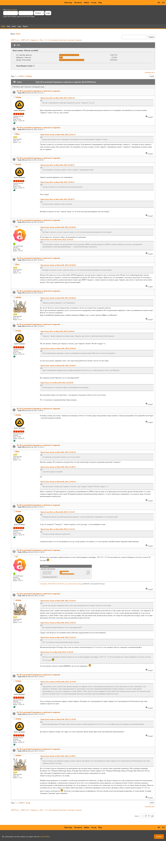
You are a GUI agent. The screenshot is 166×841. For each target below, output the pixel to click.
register (15, 10)
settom (18, 297)
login (9, 10)
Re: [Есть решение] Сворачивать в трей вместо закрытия (38, 91)
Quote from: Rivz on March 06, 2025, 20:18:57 (57, 165)
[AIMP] (14, 123)
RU (159, 3)
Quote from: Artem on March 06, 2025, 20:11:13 (58, 135)
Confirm (159, 837)
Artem (18, 97)
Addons (86, 3)
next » (153, 72)
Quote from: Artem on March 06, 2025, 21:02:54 (58, 452)
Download (78, 3)
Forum (93, 3)
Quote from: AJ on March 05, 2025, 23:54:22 (56, 240)
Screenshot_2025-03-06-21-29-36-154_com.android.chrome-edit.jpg (62, 584)
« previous (147, 72)
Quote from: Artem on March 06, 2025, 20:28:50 (58, 227)
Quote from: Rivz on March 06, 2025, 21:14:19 (57, 512)
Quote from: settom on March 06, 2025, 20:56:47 (58, 348)
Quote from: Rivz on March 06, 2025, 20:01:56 (57, 98)
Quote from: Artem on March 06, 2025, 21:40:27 (58, 756)
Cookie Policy (45, 836)
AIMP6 (17, 34)
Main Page (68, 3)
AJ (16, 227)
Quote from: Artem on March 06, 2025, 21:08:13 (58, 467)
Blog (100, 3)
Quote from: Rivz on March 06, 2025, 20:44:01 (57, 331)
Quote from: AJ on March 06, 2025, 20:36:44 (56, 383)
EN (163, 3)
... (17, 76)
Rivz (17, 134)
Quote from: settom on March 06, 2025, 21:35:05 (58, 682)
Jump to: (137, 816)
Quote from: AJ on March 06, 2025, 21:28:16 (56, 652)
